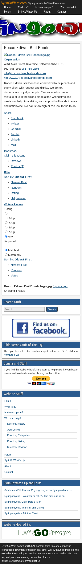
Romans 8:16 (11, 354)
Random (16, 187)
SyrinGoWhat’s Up (27, 11)
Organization (12, 59)
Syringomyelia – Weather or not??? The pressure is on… (35, 496)
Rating (15, 192)
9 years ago (60, 286)
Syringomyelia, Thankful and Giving (24, 507)
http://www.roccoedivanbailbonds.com (28, 77)
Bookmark (10, 151)
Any (10, 236)
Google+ (16, 128)
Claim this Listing (14, 155)
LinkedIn (16, 139)
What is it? (23, 7)
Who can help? (68, 7)
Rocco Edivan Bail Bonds (26, 47)
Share (7, 112)
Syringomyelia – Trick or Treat (21, 513)
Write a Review (13, 204)
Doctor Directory (16, 423)
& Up (11, 218)
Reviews (16, 160)
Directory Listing (16, 441)
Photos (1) (17, 166)
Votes (14, 275)
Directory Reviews (17, 447)
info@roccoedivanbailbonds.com (25, 73)
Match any (14, 254)
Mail (13, 144)
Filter (7, 172)
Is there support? (44, 7)
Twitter (15, 123)
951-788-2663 (30, 68)
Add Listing (13, 429)
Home (7, 7)
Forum (7, 11)
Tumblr (15, 134)
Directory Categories (18, 435)
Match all (13, 250)
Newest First (19, 182)
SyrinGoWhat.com (14, 3)
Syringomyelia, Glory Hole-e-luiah (22, 501)
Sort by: (18, 176)
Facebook (17, 118)
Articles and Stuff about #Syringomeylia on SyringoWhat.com (38, 490)
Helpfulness (18, 198)
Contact (61, 11)
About (47, 11)
